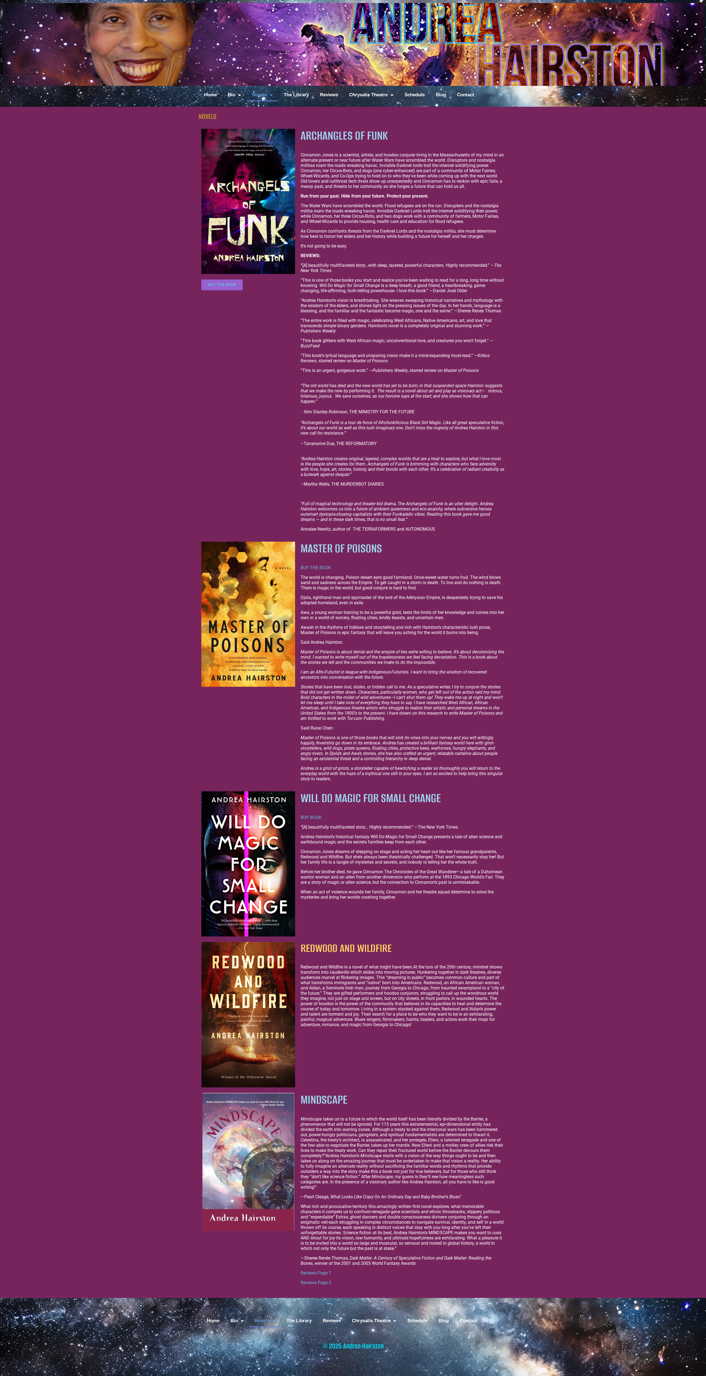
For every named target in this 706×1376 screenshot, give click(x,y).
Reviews (329, 94)
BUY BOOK (311, 817)
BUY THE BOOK (316, 567)
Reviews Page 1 (316, 1273)
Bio (231, 94)
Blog (441, 94)
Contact (465, 94)
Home (210, 94)
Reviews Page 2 (316, 1282)
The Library (296, 94)
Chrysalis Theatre (368, 94)
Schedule (415, 94)
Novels (259, 94)
